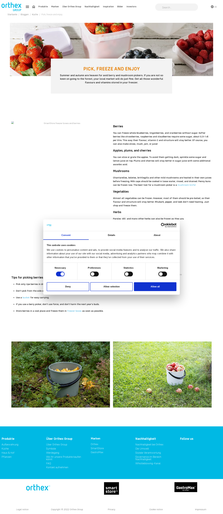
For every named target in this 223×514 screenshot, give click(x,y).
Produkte (43, 6)
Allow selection (111, 286)
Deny (68, 286)
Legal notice (22, 509)
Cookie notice (156, 509)
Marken (55, 6)
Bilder (120, 6)
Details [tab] (111, 235)
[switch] (94, 274)
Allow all (155, 286)
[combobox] (176, 7)
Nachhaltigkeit (92, 6)
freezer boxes (74, 310)
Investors (131, 6)
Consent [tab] (66, 235)
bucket (26, 297)
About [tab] (157, 235)
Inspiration (108, 6)
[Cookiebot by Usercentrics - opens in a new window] (163, 225)
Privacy (111, 509)
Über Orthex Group (71, 6)
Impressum (200, 509)
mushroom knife (186, 184)
